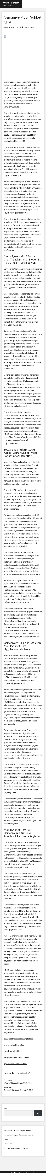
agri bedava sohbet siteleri (15, 1063)
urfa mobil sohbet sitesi (14, 1045)
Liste (6, 1139)
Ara (5, 1109)
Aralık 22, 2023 (16, 27)
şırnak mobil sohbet (12, 1051)
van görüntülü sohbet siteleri (16, 1057)
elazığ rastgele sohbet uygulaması (18, 1038)
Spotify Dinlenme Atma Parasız (16, 1148)
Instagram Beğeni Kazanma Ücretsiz (18, 1135)
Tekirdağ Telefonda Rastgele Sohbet (18, 1090)
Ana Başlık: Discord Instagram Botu (18, 1130)
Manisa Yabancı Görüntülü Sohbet (18, 1083)
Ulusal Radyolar (11, 2)
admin (6, 27)
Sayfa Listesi (9, 1144)
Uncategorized (24, 1073)
